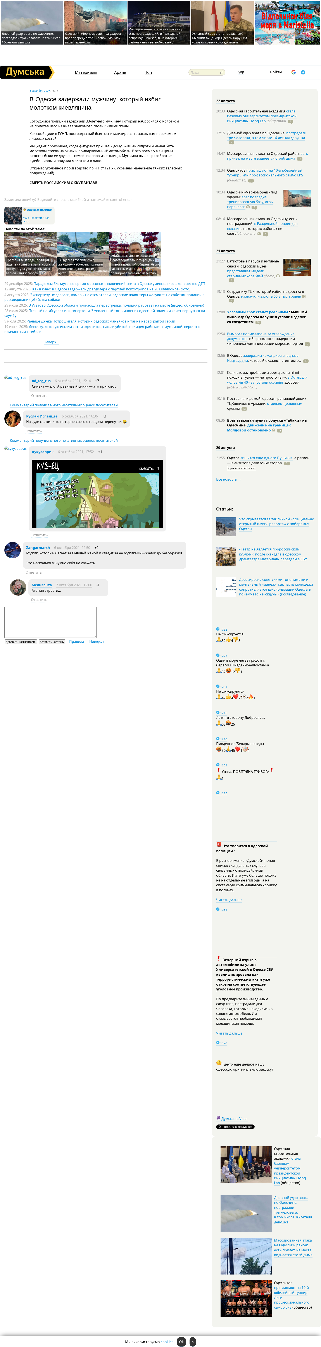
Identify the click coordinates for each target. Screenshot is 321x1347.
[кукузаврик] (15, 448)
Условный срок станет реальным (257, 312)
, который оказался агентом (274, 360)
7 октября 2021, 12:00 (74, 585)
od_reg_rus (41, 380)
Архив (120, 72)
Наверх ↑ (51, 342)
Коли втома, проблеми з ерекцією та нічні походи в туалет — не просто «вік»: (263, 375)
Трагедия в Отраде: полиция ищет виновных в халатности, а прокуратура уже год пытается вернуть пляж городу (30, 266)
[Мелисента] (18, 594)
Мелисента (42, 585)
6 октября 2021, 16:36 (80, 416)
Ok (181, 1341)
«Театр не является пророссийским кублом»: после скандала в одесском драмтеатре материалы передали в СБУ (273, 554)
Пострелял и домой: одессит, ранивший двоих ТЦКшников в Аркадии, (266, 401)
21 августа (225, 250)
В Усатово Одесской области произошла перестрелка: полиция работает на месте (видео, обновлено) (116, 305)
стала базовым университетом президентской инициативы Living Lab (262, 116)
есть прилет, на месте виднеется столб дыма (267, 156)
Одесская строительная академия (256, 111)
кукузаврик (43, 451)
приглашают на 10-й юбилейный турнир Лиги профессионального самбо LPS (265, 173)
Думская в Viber (234, 1118)
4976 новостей (32, 218)
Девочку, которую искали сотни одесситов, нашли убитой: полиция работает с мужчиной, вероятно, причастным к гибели (102, 329)
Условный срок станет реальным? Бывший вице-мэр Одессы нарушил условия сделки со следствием (219, 37)
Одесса (233, 457)
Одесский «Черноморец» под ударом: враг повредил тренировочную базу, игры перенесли (93, 37)
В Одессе (235, 355)
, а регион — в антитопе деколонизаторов (268, 460)
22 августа (225, 100)
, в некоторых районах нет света (255, 231)
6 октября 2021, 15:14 (73, 380)
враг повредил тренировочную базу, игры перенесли (250, 202)
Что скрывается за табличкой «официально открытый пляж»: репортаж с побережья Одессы (276, 524)
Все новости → (229, 479)
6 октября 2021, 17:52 (76, 451)
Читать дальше (229, 899)
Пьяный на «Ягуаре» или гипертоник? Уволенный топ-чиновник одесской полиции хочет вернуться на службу (104, 313)
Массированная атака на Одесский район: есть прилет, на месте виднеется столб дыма (293, 1247)
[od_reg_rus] (15, 377)
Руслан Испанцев (42, 416)
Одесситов (236, 170)
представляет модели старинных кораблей (245, 273)
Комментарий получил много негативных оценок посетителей (64, 405)
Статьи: (224, 508)
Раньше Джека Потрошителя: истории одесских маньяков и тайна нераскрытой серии (101, 321)
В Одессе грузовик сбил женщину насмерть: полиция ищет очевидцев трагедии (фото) (80, 266)
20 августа (225, 447)
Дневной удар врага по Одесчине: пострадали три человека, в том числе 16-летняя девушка (31, 37)
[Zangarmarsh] (12, 557)
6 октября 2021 (39, 91)
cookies (167, 1341)
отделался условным (284, 403)
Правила (76, 641)
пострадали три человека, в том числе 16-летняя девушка (266, 135)
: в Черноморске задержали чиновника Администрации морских (265, 341)
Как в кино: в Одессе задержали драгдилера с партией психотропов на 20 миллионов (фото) (111, 289)
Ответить (39, 395)
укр (241, 71)
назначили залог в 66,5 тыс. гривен (271, 296)
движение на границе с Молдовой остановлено (259, 427)
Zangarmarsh (38, 547)
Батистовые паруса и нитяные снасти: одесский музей (253, 263)
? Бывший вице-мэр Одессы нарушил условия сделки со (267, 317)
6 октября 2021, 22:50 (72, 547)
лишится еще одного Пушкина (266, 457)
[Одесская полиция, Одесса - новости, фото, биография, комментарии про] (13, 223)
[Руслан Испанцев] (12, 425)
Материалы (86, 72)
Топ (148, 72)
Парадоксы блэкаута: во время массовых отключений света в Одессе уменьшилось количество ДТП (119, 283)
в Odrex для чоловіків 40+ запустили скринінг (267, 380)
